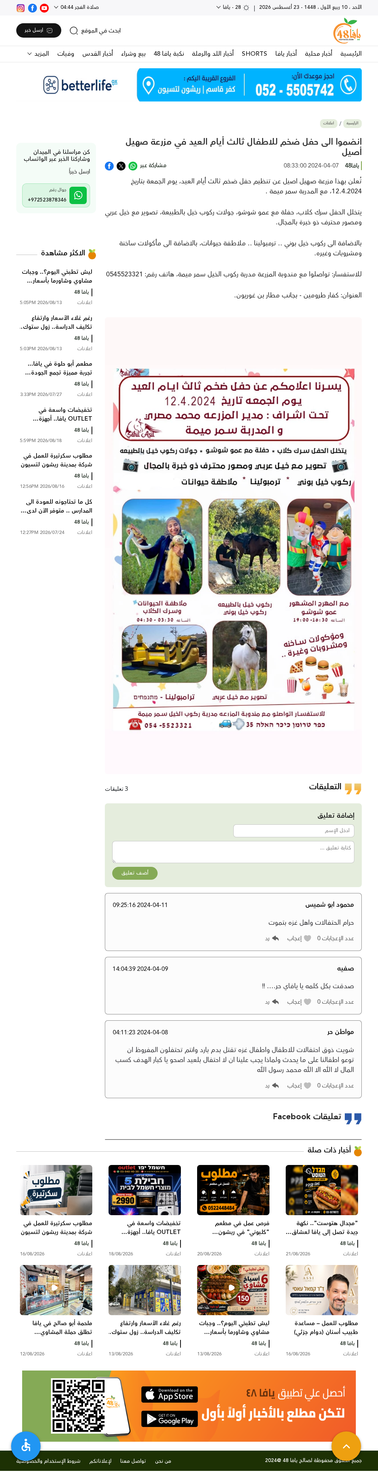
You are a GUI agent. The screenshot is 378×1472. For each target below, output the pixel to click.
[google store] (169, 1418)
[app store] (169, 1394)
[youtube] (44, 7)
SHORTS (254, 54)
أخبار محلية (318, 54)
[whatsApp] (132, 165)
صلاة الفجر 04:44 (79, 7)
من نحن (163, 1461)
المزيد (40, 54)
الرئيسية (351, 54)
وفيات (65, 54)
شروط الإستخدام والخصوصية (48, 1461)
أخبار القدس (97, 54)
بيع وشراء (133, 54)
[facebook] (32, 7)
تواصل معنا (133, 1461)
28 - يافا (232, 7)
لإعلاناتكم (100, 1461)
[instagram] (20, 7)
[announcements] (189, 84)
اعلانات (328, 123)
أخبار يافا (286, 54)
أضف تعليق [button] (134, 873)
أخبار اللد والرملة (213, 54)
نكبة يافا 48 (169, 54)
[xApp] (121, 165)
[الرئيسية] (347, 31)
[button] (299, 938)
